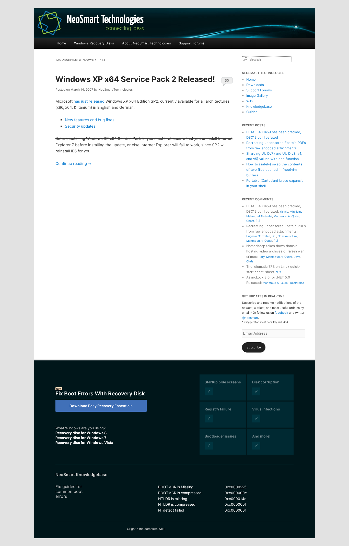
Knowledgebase (259, 106)
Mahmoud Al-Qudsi (259, 216)
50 (227, 80)
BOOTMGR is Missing (175, 487)
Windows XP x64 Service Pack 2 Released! (135, 79)
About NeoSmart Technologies (146, 43)
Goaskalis (284, 236)
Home (61, 43)
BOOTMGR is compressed (180, 493)
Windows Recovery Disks (94, 43)
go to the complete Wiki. (148, 529)
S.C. (279, 272)
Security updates (80, 126)
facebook (281, 312)
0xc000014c (235, 498)
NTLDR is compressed (176, 504)
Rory (262, 257)
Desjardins (297, 283)
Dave (297, 257)
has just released (89, 101)
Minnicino (296, 211)
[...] (258, 221)
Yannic (284, 211)
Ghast (250, 221)
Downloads (255, 85)
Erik (294, 236)
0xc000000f (235, 504)
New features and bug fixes (89, 119)
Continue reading (73, 163)
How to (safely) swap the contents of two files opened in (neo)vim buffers (274, 169)
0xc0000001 (236, 510)
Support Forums (191, 43)
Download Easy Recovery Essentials (101, 406)
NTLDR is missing (172, 498)
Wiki (249, 101)
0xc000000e (236, 493)
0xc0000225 (236, 487)
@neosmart (250, 318)
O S (274, 236)
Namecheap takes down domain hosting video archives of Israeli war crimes (275, 251)
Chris (249, 261)
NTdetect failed (171, 510)
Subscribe (254, 347)
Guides (252, 112)
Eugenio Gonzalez (258, 236)
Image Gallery (257, 95)
